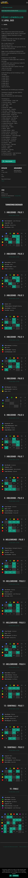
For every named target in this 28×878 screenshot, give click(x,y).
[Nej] (26, 873)
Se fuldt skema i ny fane (14, 215)
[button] (27, 3)
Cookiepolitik (15, 875)
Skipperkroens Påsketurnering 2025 (11, 846)
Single (2, 180)
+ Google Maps (17, 195)
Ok (10, 875)
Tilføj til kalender (8, 161)
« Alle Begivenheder (6, 7)
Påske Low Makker (23, 846)
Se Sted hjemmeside (5, 197)
